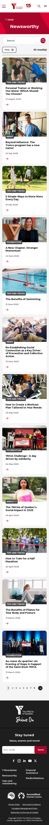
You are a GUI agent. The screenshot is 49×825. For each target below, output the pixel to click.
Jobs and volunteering (9, 782)
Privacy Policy (14, 804)
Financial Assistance (32, 771)
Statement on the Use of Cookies (24, 812)
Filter (7, 50)
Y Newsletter (9, 770)
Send (41, 750)
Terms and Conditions (31, 804)
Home (11, 19)
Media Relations (35, 778)
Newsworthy (9, 775)
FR (45, 6)
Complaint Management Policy (24, 808)
